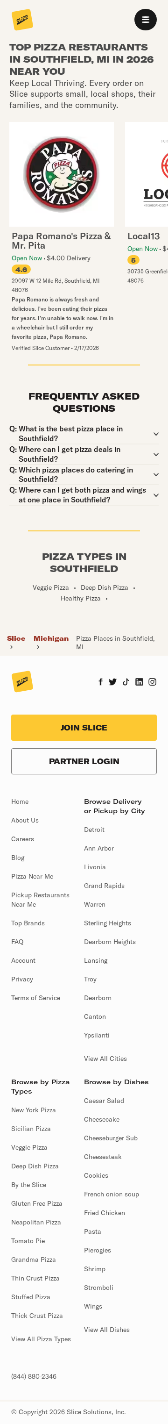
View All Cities (105, 1058)
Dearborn (98, 998)
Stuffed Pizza (30, 1297)
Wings (93, 1306)
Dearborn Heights (110, 941)
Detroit (94, 829)
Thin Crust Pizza (35, 1278)
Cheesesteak (103, 1156)
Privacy (22, 979)
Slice (16, 638)
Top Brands (28, 923)
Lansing (95, 960)
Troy (90, 979)
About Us (25, 820)
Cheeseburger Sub (111, 1138)
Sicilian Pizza (31, 1128)
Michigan (51, 638)
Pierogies (97, 1250)
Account (23, 960)
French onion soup (111, 1194)
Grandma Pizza (33, 1259)
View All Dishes (107, 1329)
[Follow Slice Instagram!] (152, 682)
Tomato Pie (28, 1241)
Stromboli (98, 1287)
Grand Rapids (104, 885)
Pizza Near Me (32, 876)
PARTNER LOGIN (84, 761)
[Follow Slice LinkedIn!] (139, 682)
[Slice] (22, 20)
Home (19, 801)
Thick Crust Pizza (37, 1315)
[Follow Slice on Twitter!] (112, 682)
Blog (17, 857)
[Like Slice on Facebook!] (100, 682)
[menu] (145, 19)
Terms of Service (35, 998)
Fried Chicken (104, 1213)
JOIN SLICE (84, 727)
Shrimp (94, 1269)
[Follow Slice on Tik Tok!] (126, 682)
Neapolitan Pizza (36, 1222)
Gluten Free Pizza (37, 1203)
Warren (94, 904)
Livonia (95, 867)
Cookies (96, 1175)
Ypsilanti (97, 1035)
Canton (95, 1016)
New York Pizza (33, 1110)
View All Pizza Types (41, 1339)
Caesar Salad (104, 1100)
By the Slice (28, 1185)
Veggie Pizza (29, 1147)
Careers (22, 839)
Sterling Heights (107, 923)
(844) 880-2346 (33, 1376)
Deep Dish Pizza (35, 1166)
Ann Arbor (99, 848)
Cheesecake (101, 1119)
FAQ (17, 941)
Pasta (92, 1231)
